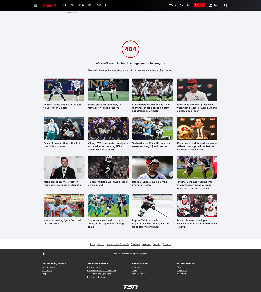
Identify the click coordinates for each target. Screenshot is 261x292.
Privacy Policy (93, 267)
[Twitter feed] (44, 253)
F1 (106, 5)
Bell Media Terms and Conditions (101, 270)
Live (202, 5)
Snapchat (167, 244)
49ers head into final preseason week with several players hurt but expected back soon (196, 108)
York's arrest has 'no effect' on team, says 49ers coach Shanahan (63, 183)
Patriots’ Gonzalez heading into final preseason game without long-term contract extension (194, 185)
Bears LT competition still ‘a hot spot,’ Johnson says (62, 145)
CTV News (137, 267)
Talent (92, 244)
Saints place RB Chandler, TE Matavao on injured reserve (104, 106)
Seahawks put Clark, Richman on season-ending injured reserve (151, 145)
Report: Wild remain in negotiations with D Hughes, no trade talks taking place (150, 223)
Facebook (135, 244)
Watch (172, 5)
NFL (90, 5)
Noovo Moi (182, 274)
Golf (99, 5)
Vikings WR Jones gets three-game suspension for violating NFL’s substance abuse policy (108, 146)
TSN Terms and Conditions (99, 274)
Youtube (157, 244)
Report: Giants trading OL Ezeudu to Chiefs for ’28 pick (63, 106)
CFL (73, 5)
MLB (81, 5)
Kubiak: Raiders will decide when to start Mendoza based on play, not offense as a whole (151, 108)
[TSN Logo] (49, 5)
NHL (64, 5)
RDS (179, 267)
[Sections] (35, 5)
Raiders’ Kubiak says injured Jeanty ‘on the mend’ (108, 183)
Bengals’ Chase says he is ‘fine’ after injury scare (149, 183)
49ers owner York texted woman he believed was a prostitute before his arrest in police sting (196, 146)
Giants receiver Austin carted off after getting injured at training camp (106, 223)
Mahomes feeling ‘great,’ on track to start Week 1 (63, 222)
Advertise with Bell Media (118, 244)
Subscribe (185, 5)
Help (44, 274)
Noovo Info (182, 270)
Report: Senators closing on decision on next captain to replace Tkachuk (196, 223)
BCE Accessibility (50, 267)
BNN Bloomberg (139, 274)
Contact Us (47, 270)
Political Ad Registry (96, 277)
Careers (100, 244)
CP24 (134, 270)
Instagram (146, 244)
